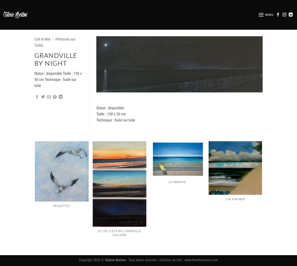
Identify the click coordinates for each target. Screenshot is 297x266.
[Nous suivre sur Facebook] (278, 15)
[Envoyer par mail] (49, 97)
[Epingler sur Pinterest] (55, 97)
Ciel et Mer (42, 39)
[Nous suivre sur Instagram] (284, 15)
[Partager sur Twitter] (43, 97)
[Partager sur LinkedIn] (61, 97)
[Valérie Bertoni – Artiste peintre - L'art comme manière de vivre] (15, 14)
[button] (266, 14)
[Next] (262, 198)
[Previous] (35, 198)
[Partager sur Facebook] (37, 97)
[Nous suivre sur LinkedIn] (291, 15)
